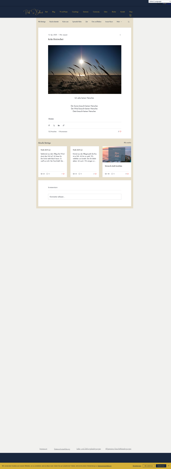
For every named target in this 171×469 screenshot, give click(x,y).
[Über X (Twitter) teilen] (54, 125)
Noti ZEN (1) (77, 150)
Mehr (118, 22)
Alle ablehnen (148, 466)
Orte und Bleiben (96, 22)
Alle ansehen (127, 143)
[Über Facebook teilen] (49, 125)
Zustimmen (161, 466)
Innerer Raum (109, 22)
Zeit (87, 22)
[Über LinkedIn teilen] (59, 125)
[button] (86, 12)
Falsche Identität (53, 22)
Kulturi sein (65, 22)
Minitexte (51, 119)
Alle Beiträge (42, 22)
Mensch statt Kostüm (113, 166)
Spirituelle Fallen (77, 22)
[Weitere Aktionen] (120, 35)
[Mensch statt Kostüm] (117, 154)
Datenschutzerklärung (104, 466)
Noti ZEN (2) (45, 150)
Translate (169, 3)
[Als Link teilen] (64, 125)
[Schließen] (168, 465)
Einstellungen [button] (137, 466)
